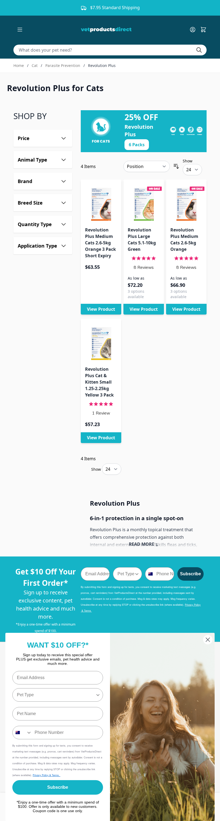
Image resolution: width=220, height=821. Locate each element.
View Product (101, 309)
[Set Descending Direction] (176, 166)
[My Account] (194, 29)
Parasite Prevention (62, 65)
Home (18, 65)
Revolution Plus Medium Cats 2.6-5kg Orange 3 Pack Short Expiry (100, 243)
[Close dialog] (207, 639)
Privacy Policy (41, 775)
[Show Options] (137, 573)
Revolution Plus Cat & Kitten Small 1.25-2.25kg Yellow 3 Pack (99, 382)
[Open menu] (19, 29)
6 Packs (137, 145)
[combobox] (126, 573)
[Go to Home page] (107, 29)
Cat (35, 65)
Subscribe (190, 574)
